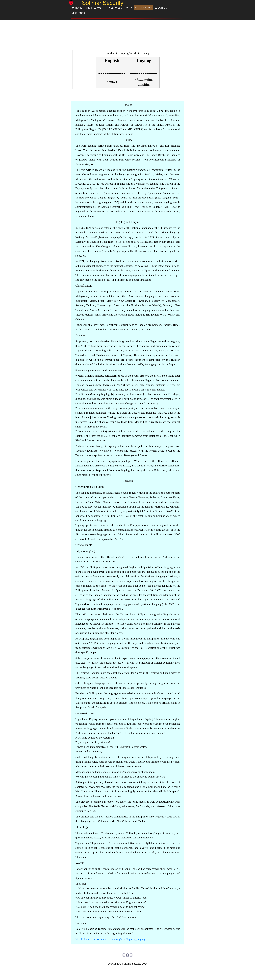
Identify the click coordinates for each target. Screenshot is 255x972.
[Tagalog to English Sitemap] (127, 954)
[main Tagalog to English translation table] (143, 67)
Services (116, 7)
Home (78, 7)
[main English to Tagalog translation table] (111, 67)
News (128, 7)
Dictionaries (143, 7)
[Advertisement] (127, 34)
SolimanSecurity (97, 2)
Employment (96, 7)
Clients (79, 13)
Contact (163, 7)
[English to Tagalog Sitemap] (124, 954)
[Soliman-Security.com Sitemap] (131, 954)
